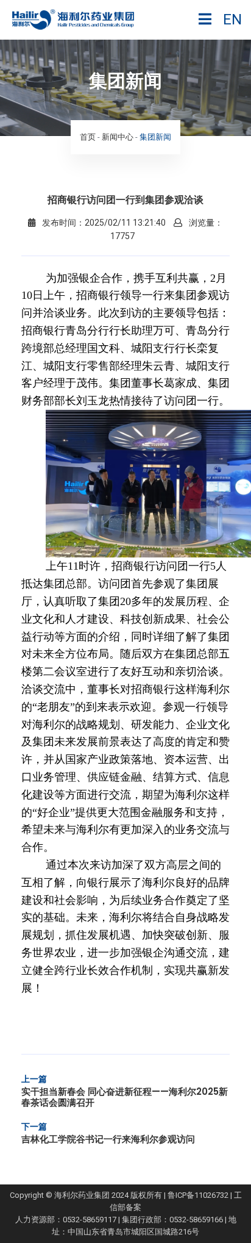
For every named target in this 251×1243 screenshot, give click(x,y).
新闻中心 (117, 136)
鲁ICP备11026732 (198, 1195)
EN (232, 19)
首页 (88, 136)
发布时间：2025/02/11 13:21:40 (103, 222)
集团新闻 (155, 136)
